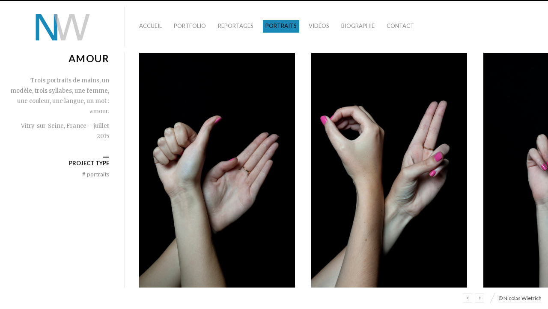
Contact (400, 25)
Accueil (150, 25)
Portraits (281, 25)
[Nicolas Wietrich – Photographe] (62, 26)
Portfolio (190, 25)
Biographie (358, 25)
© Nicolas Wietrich (520, 298)
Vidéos (319, 25)
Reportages (235, 25)
